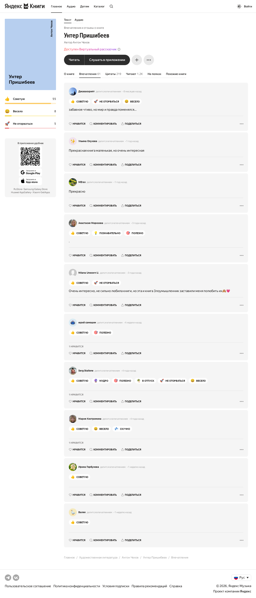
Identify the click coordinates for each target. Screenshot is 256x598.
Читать (74, 60)
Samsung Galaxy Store (35, 189)
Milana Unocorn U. (88, 272)
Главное (56, 6)
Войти (248, 6)
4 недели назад (133, 322)
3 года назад (139, 223)
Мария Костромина (89, 418)
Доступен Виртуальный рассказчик (90, 49)
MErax (82, 182)
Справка (175, 586)
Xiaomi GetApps (41, 192)
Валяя (82, 512)
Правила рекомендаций (149, 586)
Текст (67, 19)
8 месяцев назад (133, 91)
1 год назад (132, 141)
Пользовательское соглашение (28, 586)
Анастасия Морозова (90, 223)
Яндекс (245, 591)
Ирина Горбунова (88, 467)
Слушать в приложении (107, 60)
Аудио (71, 6)
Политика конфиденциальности (76, 586)
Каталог (99, 6)
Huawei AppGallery (21, 192)
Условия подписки (115, 586)
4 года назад (129, 370)
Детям (84, 6)
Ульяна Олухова (87, 141)
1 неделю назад (136, 467)
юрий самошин (87, 322)
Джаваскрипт (86, 91)
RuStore (18, 189)
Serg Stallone (85, 370)
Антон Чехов (81, 42)
